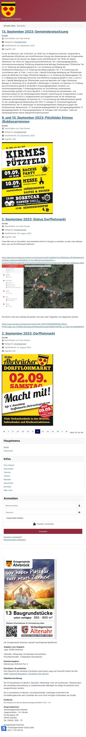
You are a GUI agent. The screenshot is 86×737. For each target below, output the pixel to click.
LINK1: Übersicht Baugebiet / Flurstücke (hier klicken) (26, 674)
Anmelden (43, 531)
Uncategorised (20, 42)
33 (43, 431)
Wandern (7, 479)
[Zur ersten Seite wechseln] (4, 431)
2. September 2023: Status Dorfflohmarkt (34, 219)
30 (28, 431)
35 (53, 431)
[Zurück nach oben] (82, 733)
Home (6, 447)
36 (58, 431)
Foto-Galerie (9, 465)
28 (18, 431)
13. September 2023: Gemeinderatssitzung (35, 31)
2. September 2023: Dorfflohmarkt (28, 333)
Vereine (7, 476)
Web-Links (8, 490)
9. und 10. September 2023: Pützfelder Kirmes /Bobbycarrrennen (37, 119)
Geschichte (8, 483)
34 (48, 431)
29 (23, 431)
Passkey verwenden (45, 524)
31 (33, 431)
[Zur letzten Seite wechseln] (66, 431)
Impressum (8, 451)
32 (38, 431)
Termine (7, 472)
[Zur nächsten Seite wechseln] (62, 431)
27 (13, 431)
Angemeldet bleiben (14, 518)
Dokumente (8, 469)
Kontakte (7, 487)
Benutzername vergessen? (15, 540)
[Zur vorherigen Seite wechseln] (8, 431)
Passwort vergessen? (13, 537)
